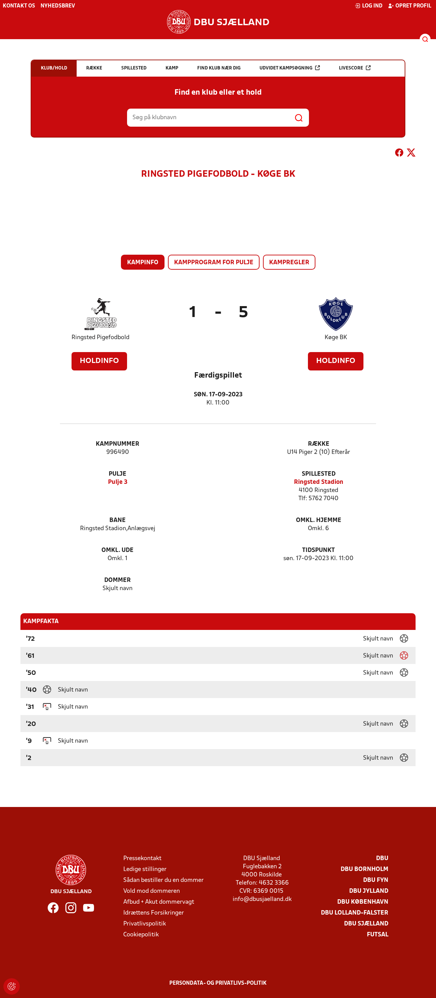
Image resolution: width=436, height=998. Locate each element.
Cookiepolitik (141, 935)
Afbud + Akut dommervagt (158, 902)
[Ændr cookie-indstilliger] (11, 986)
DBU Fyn (375, 880)
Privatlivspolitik (144, 924)
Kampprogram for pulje (213, 263)
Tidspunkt (318, 550)
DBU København (362, 902)
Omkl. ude (118, 550)
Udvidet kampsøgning (286, 68)
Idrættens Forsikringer (153, 913)
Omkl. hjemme (318, 520)
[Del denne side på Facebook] (399, 153)
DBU (382, 858)
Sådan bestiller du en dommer (163, 880)
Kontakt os (19, 6)
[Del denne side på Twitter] (411, 153)
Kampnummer (117, 444)
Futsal (377, 935)
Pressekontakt (142, 858)
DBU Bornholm (364, 869)
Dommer (117, 580)
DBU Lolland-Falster (354, 913)
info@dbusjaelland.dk (262, 899)
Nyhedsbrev (58, 6)
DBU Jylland (368, 891)
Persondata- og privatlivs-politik (218, 983)
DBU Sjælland (366, 924)
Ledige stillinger (145, 869)
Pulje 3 (117, 482)
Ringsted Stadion (318, 482)
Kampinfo (142, 263)
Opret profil (413, 6)
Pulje (117, 474)
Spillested (319, 474)
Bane (117, 520)
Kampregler (289, 263)
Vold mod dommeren (151, 891)
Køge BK (336, 337)
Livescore (351, 68)
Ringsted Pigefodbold (100, 337)
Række (318, 444)
